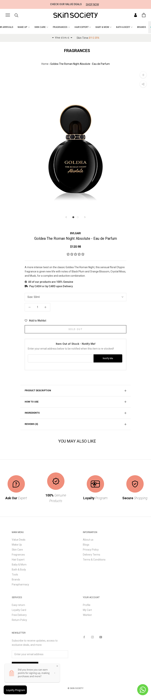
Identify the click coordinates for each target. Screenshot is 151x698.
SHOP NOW (92, 4)
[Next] (84, 217)
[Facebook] (84, 637)
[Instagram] (92, 637)
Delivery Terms (91, 554)
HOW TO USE (31, 401)
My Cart (87, 609)
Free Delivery (19, 614)
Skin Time (88, 37)
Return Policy (19, 619)
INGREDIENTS (32, 413)
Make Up (17, 544)
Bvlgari (75, 233)
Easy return (18, 605)
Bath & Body (19, 569)
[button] (75, 254)
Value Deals (18, 539)
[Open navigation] (8, 15)
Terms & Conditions (94, 559)
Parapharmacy (20, 584)
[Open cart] (143, 15)
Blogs (86, 544)
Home (44, 63)
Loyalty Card (19, 609)
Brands (16, 579)
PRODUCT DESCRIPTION (38, 390)
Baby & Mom (19, 564)
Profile (86, 605)
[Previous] (66, 217)
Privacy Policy (91, 549)
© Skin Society (75, 688)
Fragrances (18, 554)
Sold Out (75, 329)
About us (88, 539)
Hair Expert (18, 559)
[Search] (16, 15)
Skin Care (17, 549)
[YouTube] (100, 637)
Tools (15, 574)
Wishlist (87, 614)
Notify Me (108, 358)
